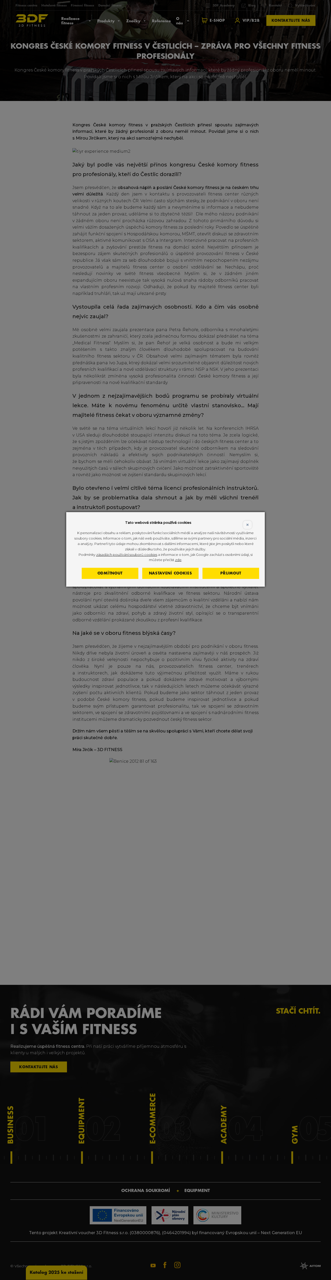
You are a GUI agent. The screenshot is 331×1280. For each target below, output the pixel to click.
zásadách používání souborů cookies (126, 554)
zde (178, 560)
